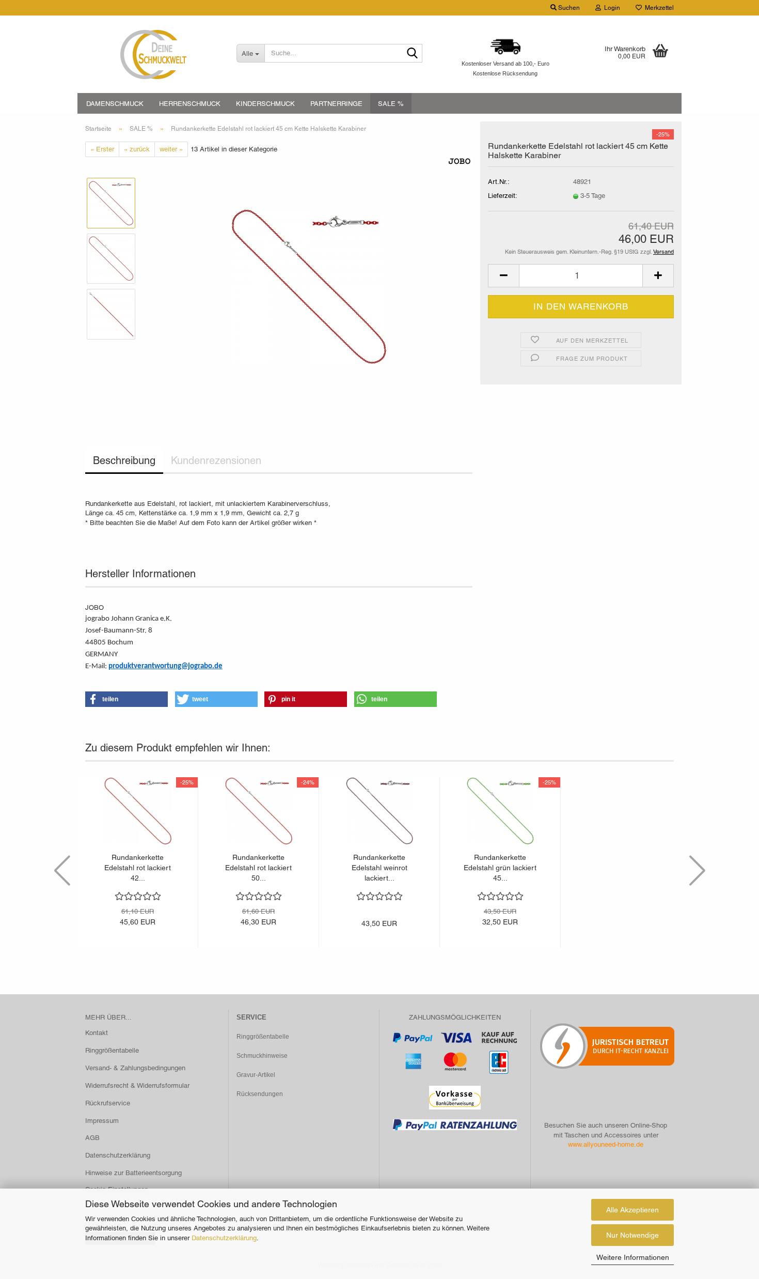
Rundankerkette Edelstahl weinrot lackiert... (379, 867)
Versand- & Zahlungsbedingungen (135, 1068)
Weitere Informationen (632, 1257)
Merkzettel (658, 7)
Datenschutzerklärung (224, 1238)
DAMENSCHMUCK (115, 103)
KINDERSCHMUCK (265, 103)
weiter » (171, 149)
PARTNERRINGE (336, 103)
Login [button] (610, 7)
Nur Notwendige (632, 1235)
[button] (503, 275)
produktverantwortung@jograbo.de (165, 666)
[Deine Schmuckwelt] (153, 54)
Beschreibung (124, 460)
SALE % (391, 103)
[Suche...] (412, 53)
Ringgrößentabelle (112, 1050)
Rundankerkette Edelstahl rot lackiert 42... (137, 867)
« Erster (102, 149)
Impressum (102, 1120)
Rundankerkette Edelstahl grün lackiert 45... (500, 867)
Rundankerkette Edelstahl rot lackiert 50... (258, 867)
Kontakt (96, 1033)
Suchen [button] (568, 7)
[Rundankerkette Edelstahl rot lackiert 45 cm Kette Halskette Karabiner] (308, 286)
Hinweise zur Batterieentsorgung (133, 1173)
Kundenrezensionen (216, 460)
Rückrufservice (107, 1103)
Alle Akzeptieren (632, 1210)
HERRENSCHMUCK (189, 103)
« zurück (137, 149)
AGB (92, 1138)
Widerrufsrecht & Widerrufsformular (137, 1085)
